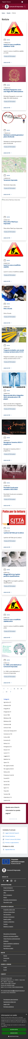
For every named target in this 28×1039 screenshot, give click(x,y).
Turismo (5, 924)
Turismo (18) (7, 794)
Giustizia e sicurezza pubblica (10, 936)
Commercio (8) (7, 724)
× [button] (26, 1014)
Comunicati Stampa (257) (10, 731)
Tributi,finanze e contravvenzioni (11, 939)
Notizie (8, 40)
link (6, 1026)
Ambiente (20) (7, 705)
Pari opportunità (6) (9, 766)
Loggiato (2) (7, 756)
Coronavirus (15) (8, 734)
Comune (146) (7, 727)
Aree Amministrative (8, 890)
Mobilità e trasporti (8, 926)
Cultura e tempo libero (9, 912)
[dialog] (14, 1026)
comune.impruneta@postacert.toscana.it (14, 991)
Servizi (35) (6, 781)
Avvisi (4, 960)
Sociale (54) (6, 785)
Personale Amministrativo (10, 900)
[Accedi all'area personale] (22, 2)
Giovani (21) (7, 750)
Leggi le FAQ (6, 1004)
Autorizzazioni (7, 946)
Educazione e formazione (9, 934)
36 (21, 689)
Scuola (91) (6, 778)
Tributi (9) (6, 791)
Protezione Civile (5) (9, 775)
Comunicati (6, 958)
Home (3, 13)
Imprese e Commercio (8, 917)
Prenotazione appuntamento (10, 999)
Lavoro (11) (6, 753)
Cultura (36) (7, 737)
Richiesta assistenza (8, 1007)
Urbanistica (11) (8, 797)
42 (6, 692)
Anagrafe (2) (7, 708)
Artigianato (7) (7, 712)
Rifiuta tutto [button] (14, 1033)
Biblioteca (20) (7, 721)
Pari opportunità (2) (9, 769)
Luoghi (5, 967)
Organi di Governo (8, 888)
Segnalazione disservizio (9, 1002)
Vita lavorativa (7, 914)
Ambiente (5, 941)
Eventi (5, 970)
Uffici (4, 893)
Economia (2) (7, 740)
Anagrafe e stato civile (9, 910)
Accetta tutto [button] (14, 1029)
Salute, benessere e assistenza (11, 943)
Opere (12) (6, 762)
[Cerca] (25, 7)
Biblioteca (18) (7, 718)
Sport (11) (6, 788)
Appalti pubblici (7, 919)
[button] (14, 1036)
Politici (5, 897)
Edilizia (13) (6, 743)
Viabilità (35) (7, 800)
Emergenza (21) (8, 746)
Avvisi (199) (7, 715)
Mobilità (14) (7, 759)
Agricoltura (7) (7, 702)
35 (18, 689)
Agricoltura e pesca (8, 948)
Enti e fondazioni (7, 895)
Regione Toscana (6, 2)
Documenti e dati (7, 902)
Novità (8, 13)
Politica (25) (7, 772)
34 (14, 689)
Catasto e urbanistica (8, 922)
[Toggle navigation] (3, 6)
